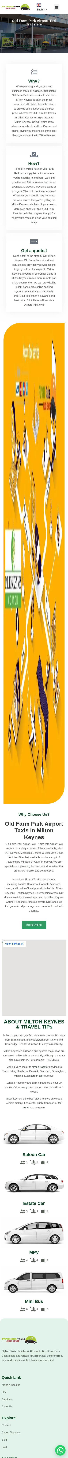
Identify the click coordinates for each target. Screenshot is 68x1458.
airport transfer (40, 1066)
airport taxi (37, 1075)
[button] (56, 7)
